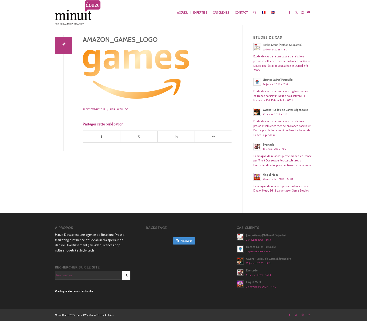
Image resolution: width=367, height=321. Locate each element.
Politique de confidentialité (74, 291)
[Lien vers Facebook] (290, 12)
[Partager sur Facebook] (101, 136)
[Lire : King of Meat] (257, 177)
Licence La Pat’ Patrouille (278, 79)
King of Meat (270, 174)
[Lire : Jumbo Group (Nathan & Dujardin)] (257, 47)
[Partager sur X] (138, 136)
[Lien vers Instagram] (302, 12)
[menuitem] (182, 12)
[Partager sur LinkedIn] (176, 136)
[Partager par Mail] (213, 136)
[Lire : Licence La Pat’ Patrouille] (257, 82)
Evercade (268, 144)
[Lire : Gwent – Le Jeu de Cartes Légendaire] (257, 112)
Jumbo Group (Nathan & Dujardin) (282, 45)
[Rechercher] (255, 12)
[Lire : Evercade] (257, 146)
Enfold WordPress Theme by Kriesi (95, 315)
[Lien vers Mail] (309, 12)
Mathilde (122, 109)
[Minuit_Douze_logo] (78, 12)
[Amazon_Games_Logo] (63, 45)
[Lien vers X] (296, 12)
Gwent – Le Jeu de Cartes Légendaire (285, 109)
